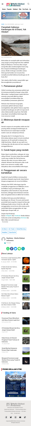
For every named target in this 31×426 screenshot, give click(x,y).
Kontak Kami (17, 413)
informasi (23, 218)
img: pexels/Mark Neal (6, 57)
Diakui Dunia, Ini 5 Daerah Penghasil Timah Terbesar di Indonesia (10, 340)
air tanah (11, 229)
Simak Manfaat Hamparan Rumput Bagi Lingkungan (9, 349)
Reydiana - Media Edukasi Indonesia (15, 239)
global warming (21, 229)
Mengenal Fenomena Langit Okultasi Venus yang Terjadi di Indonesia (11, 360)
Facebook (17, 216)
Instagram (8, 216)
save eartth (12, 232)
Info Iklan (23, 411)
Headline (4, 232)
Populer (9, 9)
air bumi (4, 229)
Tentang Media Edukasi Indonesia (12, 411)
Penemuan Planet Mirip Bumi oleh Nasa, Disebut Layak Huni (11, 319)
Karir (12, 413)
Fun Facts (25, 9)
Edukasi (15, 9)
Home (4, 9)
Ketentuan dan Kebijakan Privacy (15, 407)
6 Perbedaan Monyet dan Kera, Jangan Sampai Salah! (11, 329)
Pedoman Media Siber (20, 409)
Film (20, 9)
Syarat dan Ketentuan (9, 409)
